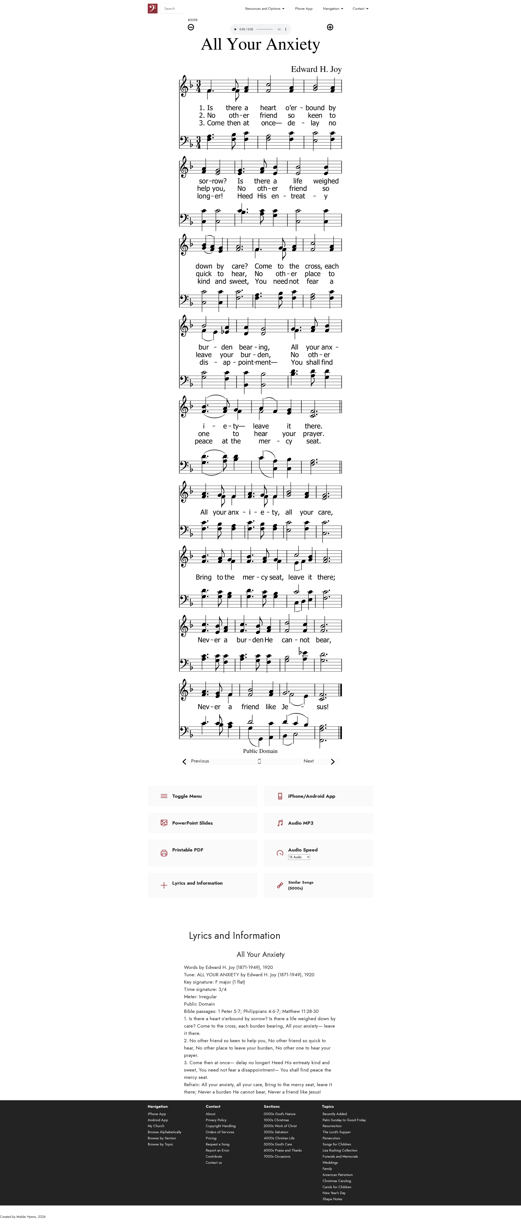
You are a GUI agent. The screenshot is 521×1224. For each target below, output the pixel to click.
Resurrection (332, 1126)
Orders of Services (220, 1132)
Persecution (331, 1138)
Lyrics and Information (197, 882)
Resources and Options (262, 8)
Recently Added (335, 1114)
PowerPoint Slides (192, 822)
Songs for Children (337, 1144)
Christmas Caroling (337, 1180)
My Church (156, 1126)
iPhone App (157, 1114)
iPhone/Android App (311, 796)
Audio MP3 (300, 822)
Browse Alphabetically (164, 1132)
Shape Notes (332, 1199)
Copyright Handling (221, 1126)
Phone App (304, 8)
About (210, 1114)
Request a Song (217, 1144)
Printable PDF (187, 849)
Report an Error (217, 1150)
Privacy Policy (216, 1120)
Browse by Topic (160, 1144)
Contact (358, 8)
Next (309, 760)
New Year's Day (334, 1193)
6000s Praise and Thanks (283, 1150)
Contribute (214, 1156)
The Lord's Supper (337, 1132)
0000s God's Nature (280, 1114)
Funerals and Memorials (340, 1156)
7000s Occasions (277, 1156)
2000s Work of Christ (280, 1126)
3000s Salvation (276, 1132)
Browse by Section (162, 1138)
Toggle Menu (187, 796)
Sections (272, 1106)
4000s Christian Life (279, 1138)
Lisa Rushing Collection (340, 1150)
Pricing (211, 1138)
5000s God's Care (278, 1144)
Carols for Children (337, 1187)
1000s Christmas (276, 1120)
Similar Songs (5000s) (300, 885)
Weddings (330, 1162)
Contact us (214, 1162)
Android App (158, 1120)
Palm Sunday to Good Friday (344, 1120)
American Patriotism (338, 1174)
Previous (200, 760)
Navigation (331, 8)
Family (327, 1168)
